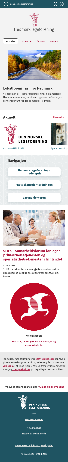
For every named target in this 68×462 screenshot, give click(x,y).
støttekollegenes (45, 358)
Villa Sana (8, 365)
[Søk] (61, 4)
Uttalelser (26, 41)
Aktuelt (54, 41)
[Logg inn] (55, 4)
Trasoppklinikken (21, 369)
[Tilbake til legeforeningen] (19, 4)
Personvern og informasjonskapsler (34, 445)
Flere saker (59, 117)
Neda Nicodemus (34, 419)
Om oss (41, 41)
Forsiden (10, 41)
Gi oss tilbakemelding (51, 387)
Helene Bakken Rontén (34, 433)
